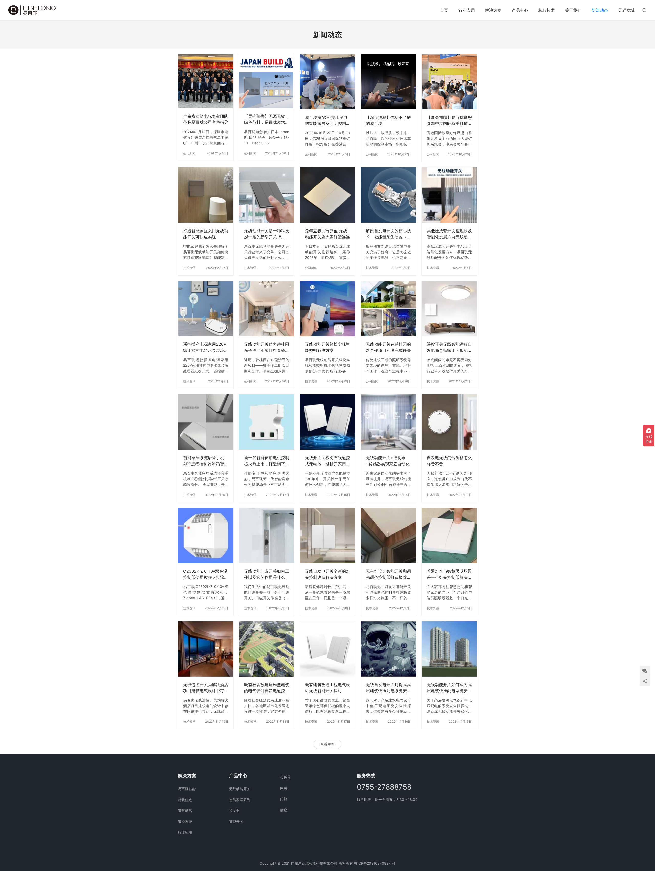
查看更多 (327, 744)
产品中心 (520, 10)
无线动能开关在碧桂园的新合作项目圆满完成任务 (388, 347)
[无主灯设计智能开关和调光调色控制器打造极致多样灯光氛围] (388, 535)
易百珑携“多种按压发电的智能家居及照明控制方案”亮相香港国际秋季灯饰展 (327, 120)
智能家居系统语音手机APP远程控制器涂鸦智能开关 (205, 461)
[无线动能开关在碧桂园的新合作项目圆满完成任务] (388, 308)
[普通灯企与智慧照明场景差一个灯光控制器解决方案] (449, 535)
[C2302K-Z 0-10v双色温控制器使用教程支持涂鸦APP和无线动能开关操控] (205, 535)
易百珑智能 (187, 788)
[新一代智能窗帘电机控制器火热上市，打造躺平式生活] (266, 422)
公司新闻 (189, 153)
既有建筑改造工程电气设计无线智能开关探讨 (327, 687)
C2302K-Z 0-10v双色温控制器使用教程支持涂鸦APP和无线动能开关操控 (205, 574)
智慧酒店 (185, 810)
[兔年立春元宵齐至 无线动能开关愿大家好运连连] (327, 195)
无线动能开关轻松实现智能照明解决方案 (327, 347)
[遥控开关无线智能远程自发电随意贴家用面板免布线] (449, 308)
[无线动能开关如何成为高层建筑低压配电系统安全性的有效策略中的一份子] (449, 649)
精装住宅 (185, 799)
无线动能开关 (239, 788)
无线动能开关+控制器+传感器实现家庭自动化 (388, 460)
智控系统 (185, 821)
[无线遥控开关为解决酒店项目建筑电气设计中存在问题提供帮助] (205, 649)
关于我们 (573, 10)
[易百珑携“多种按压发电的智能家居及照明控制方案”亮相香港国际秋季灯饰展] (327, 81)
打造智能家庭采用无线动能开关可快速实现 (205, 233)
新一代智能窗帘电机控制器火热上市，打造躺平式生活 (266, 461)
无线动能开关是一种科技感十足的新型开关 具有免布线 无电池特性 (266, 234)
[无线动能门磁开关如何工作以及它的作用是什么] (266, 535)
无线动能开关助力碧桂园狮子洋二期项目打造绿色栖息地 (266, 347)
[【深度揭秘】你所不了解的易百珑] (388, 81)
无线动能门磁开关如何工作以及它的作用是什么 (266, 574)
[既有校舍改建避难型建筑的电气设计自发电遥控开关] (266, 649)
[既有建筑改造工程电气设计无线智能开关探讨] (327, 649)
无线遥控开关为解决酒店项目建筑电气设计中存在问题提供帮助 (205, 688)
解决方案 (493, 10)
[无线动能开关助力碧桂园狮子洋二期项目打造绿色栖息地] (266, 308)
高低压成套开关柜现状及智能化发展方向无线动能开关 (449, 234)
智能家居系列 (239, 799)
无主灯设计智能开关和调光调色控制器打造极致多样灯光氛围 (388, 574)
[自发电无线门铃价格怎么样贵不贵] (449, 422)
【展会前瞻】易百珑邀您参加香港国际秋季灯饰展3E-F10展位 (449, 120)
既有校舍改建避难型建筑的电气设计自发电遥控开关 (266, 688)
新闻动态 (600, 10)
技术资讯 (189, 268)
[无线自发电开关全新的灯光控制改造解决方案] (327, 535)
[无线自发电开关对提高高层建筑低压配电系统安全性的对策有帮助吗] (388, 649)
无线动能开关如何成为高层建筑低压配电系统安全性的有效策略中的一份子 (449, 688)
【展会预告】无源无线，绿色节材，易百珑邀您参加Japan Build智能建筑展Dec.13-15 (266, 119)
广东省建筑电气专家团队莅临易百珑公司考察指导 (205, 119)
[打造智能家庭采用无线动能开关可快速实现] (205, 195)
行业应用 (466, 10)
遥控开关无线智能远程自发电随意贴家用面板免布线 (449, 347)
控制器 (234, 810)
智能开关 (236, 821)
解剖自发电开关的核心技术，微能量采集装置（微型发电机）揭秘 (388, 234)
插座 (283, 810)
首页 (444, 10)
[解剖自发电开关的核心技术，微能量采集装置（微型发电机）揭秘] (388, 195)
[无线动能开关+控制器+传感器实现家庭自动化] (388, 422)
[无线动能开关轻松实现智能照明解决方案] (327, 308)
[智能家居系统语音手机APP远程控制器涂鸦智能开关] (205, 422)
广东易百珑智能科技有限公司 (314, 863)
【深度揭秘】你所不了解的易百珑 (388, 120)
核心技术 (546, 10)
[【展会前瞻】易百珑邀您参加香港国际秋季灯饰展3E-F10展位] (449, 81)
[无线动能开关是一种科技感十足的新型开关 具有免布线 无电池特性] (266, 195)
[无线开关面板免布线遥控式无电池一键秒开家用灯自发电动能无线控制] (327, 422)
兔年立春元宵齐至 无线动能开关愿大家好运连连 (327, 233)
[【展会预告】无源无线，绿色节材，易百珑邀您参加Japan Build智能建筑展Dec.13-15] (266, 81)
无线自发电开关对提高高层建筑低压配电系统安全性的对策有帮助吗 (388, 688)
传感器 (285, 777)
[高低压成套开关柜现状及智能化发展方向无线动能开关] (449, 195)
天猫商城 (626, 10)
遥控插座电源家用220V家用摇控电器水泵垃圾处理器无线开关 (205, 347)
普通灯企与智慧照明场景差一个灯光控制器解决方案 (449, 574)
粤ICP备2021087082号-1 (374, 863)
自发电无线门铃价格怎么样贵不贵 (449, 460)
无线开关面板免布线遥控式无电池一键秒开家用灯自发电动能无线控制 (327, 461)
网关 (283, 788)
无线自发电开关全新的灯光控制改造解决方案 (327, 574)
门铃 (283, 799)
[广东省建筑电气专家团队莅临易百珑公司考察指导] (205, 81)
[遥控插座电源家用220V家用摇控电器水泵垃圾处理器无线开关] (205, 308)
